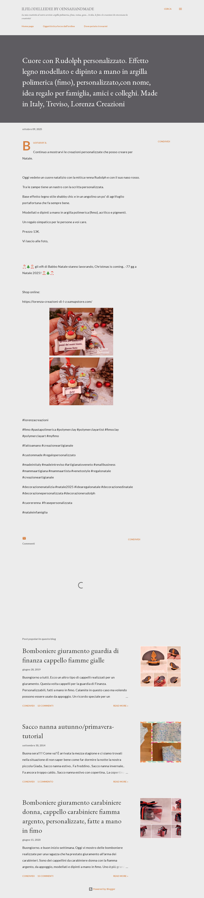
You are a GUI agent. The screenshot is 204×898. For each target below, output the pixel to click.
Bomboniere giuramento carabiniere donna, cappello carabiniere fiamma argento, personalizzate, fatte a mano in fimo (71, 816)
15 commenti (45, 876)
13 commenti (45, 705)
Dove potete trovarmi (95, 26)
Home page (28, 26)
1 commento (45, 781)
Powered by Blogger (104, 889)
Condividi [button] (164, 141)
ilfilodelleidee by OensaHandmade (58, 8)
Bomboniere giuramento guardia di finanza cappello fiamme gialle (70, 655)
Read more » (120, 705)
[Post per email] (24, 539)
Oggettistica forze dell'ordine (59, 26)
